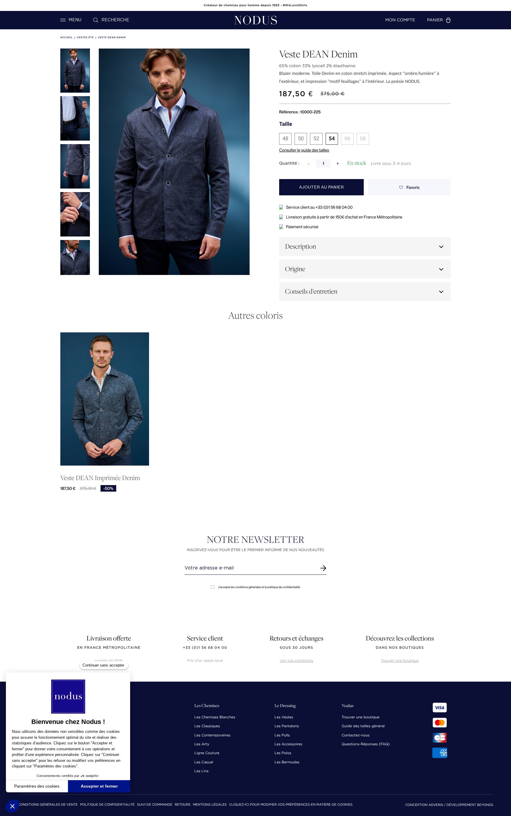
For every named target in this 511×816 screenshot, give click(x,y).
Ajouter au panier (321, 187)
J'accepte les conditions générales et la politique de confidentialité (259, 587)
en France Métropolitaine (108, 647)
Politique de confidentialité (107, 805)
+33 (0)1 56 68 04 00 (205, 647)
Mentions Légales (210, 805)
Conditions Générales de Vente (48, 805)
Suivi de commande (154, 805)
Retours (182, 805)
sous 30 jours (296, 647)
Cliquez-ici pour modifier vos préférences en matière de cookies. (291, 805)
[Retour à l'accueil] (255, 20)
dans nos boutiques (400, 647)
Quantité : (289, 163)
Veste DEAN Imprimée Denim (100, 478)
